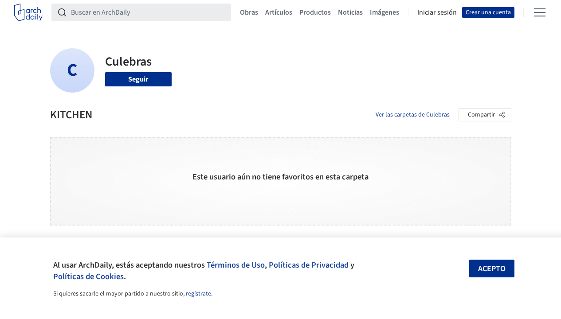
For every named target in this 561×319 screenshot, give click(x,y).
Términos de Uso (236, 265)
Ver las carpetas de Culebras (413, 115)
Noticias (350, 12)
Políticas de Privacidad (309, 265)
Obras (249, 12)
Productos (315, 12)
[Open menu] (540, 12)
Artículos (278, 12)
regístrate (198, 293)
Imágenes (384, 12)
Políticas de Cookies (88, 276)
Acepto (492, 268)
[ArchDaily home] (28, 12)
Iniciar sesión (437, 12)
